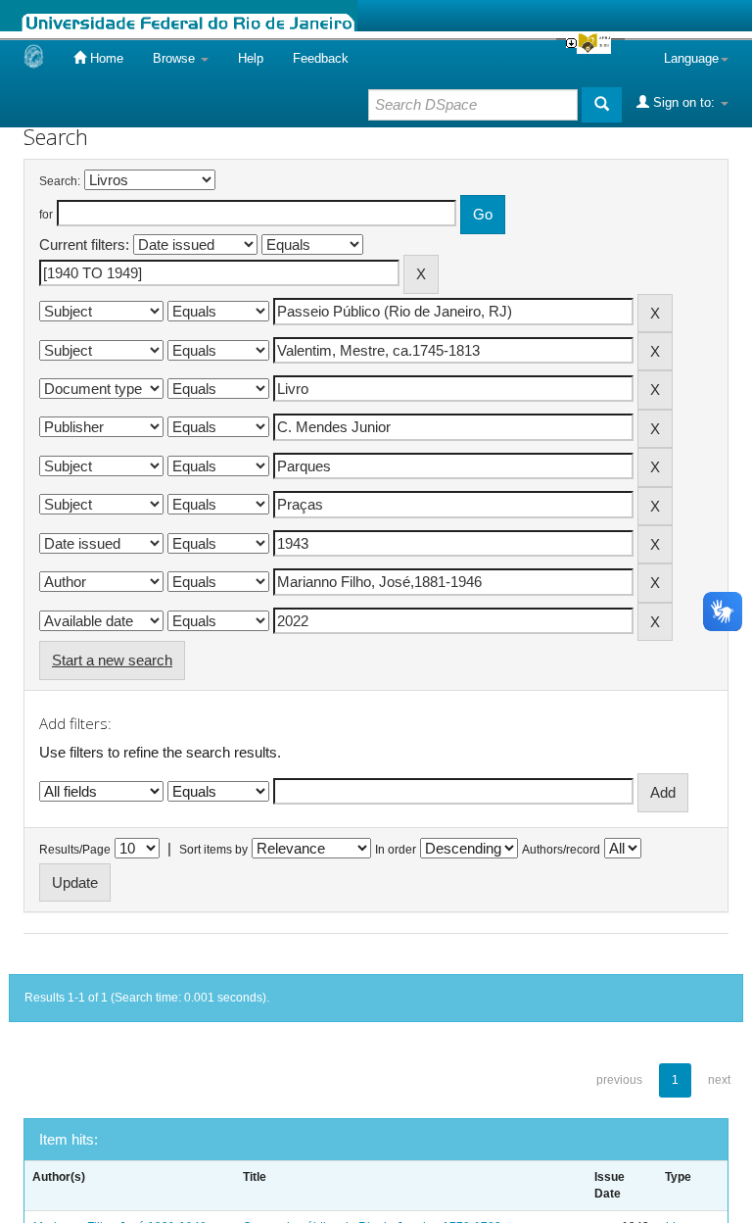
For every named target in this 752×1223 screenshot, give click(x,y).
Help (250, 58)
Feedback (321, 58)
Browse (176, 58)
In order (395, 849)
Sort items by (213, 849)
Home (104, 58)
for (46, 214)
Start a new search (112, 660)
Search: (59, 181)
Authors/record (561, 849)
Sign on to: (684, 102)
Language (691, 58)
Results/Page (75, 849)
